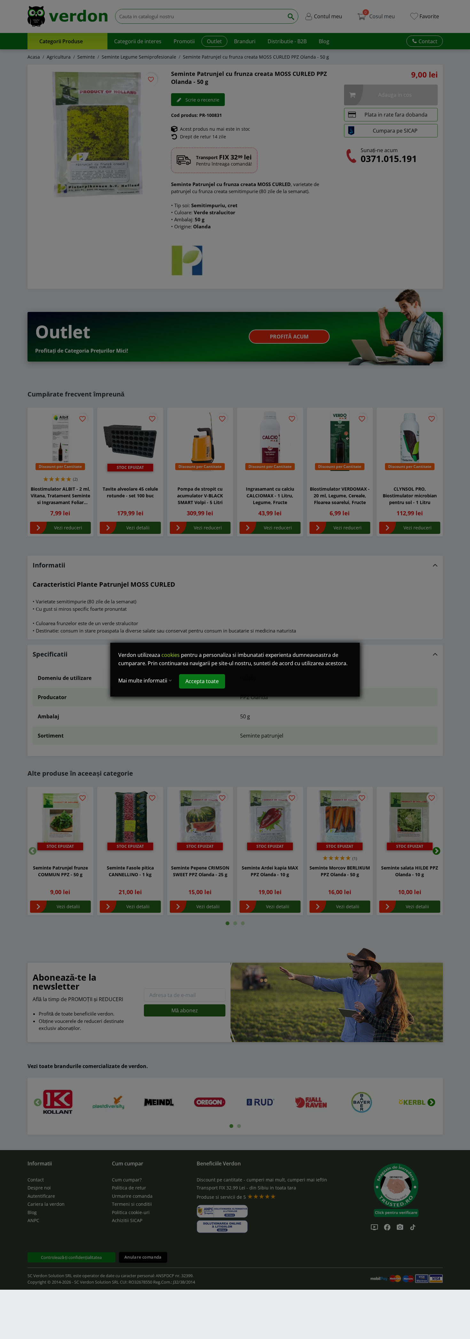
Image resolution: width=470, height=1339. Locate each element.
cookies (170, 654)
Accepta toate (202, 681)
